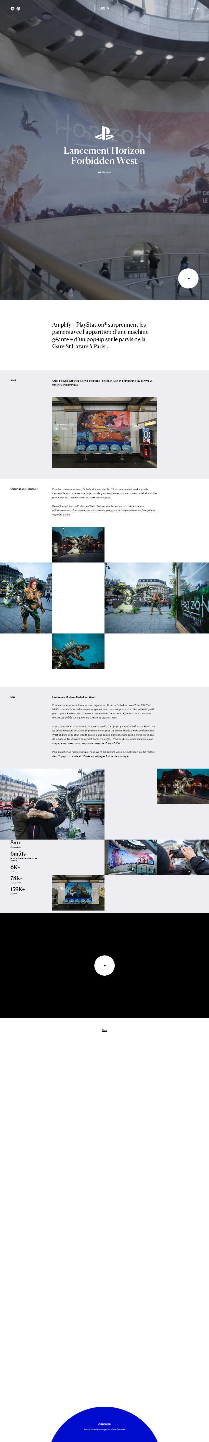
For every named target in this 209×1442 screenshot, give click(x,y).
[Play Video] (188, 278)
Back (104, 1030)
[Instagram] (18, 9)
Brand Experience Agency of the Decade (104, 1429)
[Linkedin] (12, 9)
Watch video (104, 172)
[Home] (104, 8)
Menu (193, 8)
